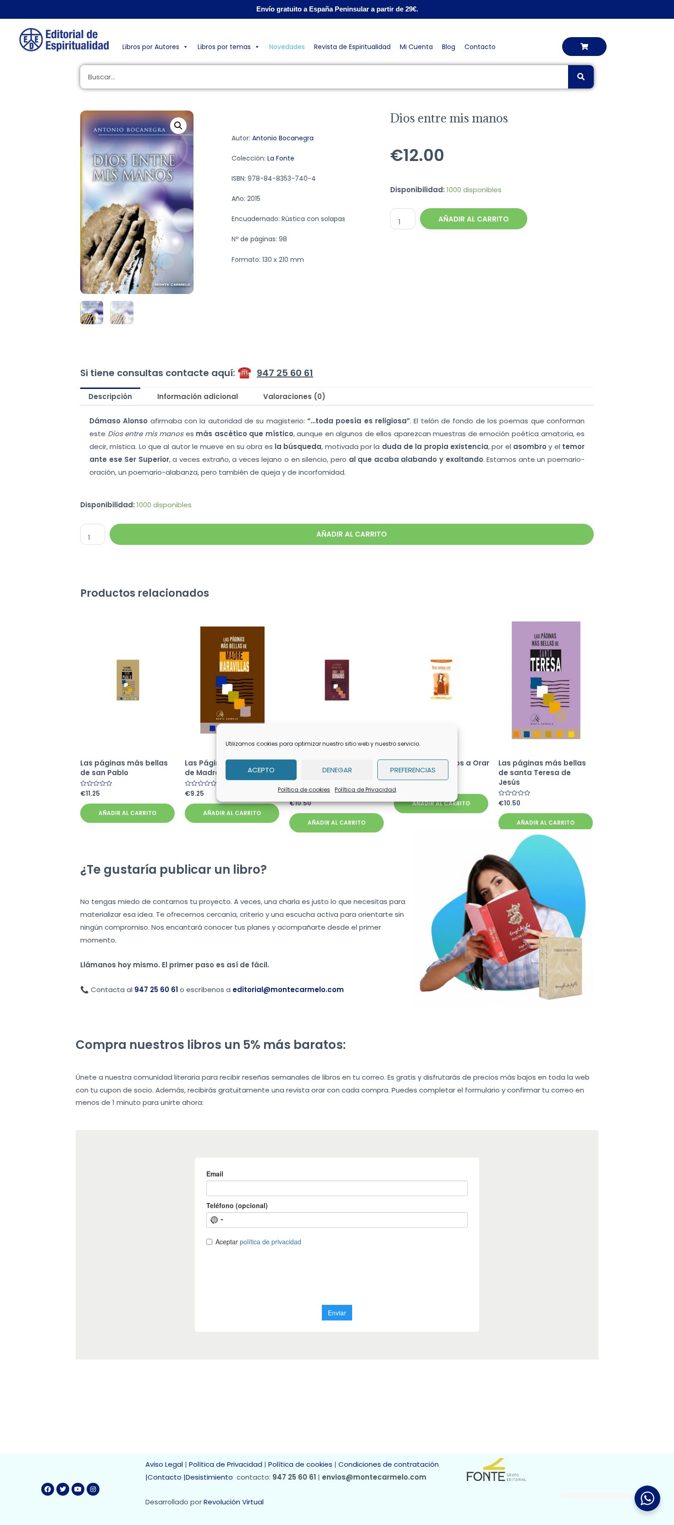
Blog (448, 46)
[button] (584, 46)
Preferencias (413, 769)
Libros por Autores (150, 46)
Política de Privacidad (365, 789)
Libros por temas (224, 46)
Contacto (480, 46)
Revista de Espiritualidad (352, 46)
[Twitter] (62, 1489)
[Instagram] (93, 1489)
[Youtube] (78, 1489)
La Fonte (280, 158)
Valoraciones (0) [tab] (294, 396)
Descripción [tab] (110, 396)
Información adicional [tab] (197, 396)
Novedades (287, 46)
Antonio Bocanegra (283, 138)
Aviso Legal (164, 1464)
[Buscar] (581, 77)
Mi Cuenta (416, 46)
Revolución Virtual (234, 1502)
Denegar (337, 769)
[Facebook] (47, 1489)
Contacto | (167, 1477)
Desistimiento (211, 1477)
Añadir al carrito (473, 219)
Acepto (261, 769)
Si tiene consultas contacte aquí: (196, 372)
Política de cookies (304, 789)
